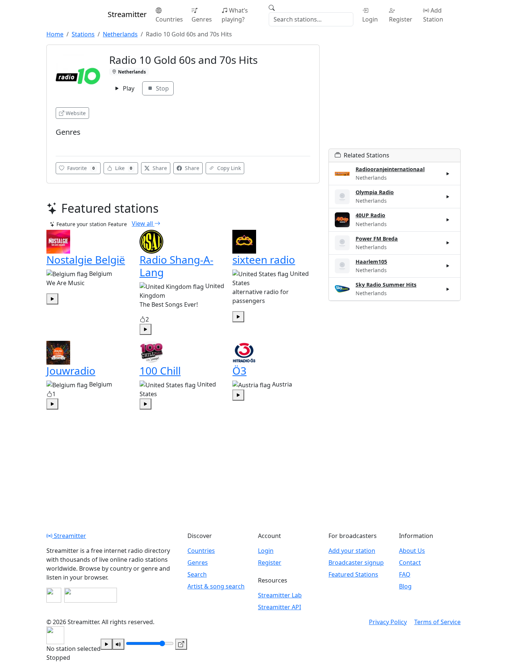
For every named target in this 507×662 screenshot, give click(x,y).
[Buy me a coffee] (90, 595)
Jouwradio (70, 370)
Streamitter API (279, 607)
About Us (412, 551)
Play (127, 88)
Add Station (433, 14)
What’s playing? (235, 14)
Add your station (351, 551)
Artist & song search (216, 586)
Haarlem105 (371, 261)
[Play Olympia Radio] (448, 196)
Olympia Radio (375, 192)
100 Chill (160, 370)
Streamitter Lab (280, 595)
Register (400, 19)
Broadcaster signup (356, 562)
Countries (169, 19)
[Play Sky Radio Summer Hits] (448, 289)
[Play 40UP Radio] (448, 219)
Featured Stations (353, 574)
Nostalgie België (85, 259)
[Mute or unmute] (118, 644)
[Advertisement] (394, 97)
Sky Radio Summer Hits (386, 284)
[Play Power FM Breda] (448, 243)
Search (197, 574)
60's (63, 143)
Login (370, 19)
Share (159, 168)
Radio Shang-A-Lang (176, 265)
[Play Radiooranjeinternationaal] (448, 173)
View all (143, 223)
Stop (161, 88)
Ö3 (239, 370)
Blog (405, 586)
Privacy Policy (388, 622)
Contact (410, 562)
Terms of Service (437, 622)
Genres (202, 19)
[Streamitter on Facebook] (53, 595)
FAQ (404, 574)
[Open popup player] (181, 644)
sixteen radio (263, 259)
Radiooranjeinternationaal (390, 169)
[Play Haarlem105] (448, 266)
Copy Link (228, 168)
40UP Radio (370, 215)
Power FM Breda (377, 238)
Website (76, 113)
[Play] (106, 644)
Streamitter (69, 536)
